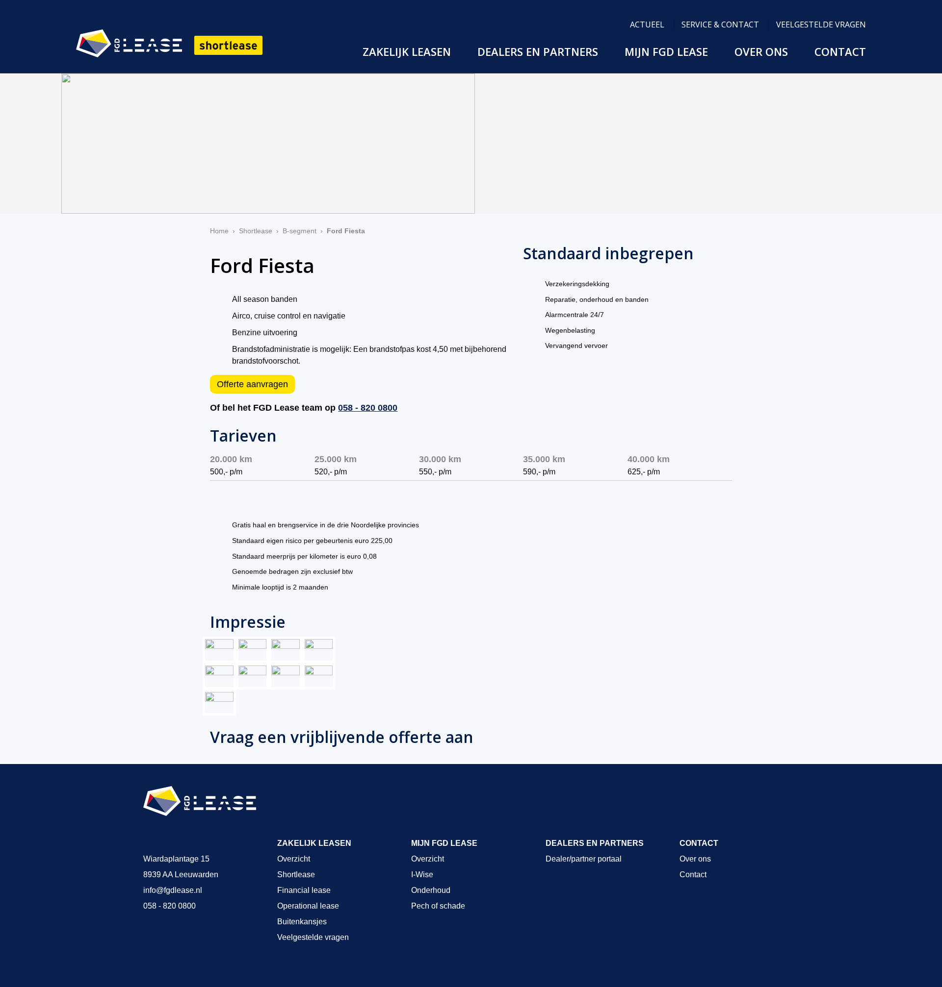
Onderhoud (430, 890)
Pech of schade (438, 906)
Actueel (647, 24)
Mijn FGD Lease (666, 51)
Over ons (761, 51)
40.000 (649, 459)
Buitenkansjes (302, 921)
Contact (840, 51)
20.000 (231, 459)
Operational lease (308, 906)
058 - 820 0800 (367, 408)
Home (219, 231)
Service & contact (720, 24)
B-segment (299, 231)
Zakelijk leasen (407, 51)
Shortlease (255, 231)
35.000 (544, 459)
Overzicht (293, 859)
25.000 (335, 459)
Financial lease (304, 890)
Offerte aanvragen (252, 384)
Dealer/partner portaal (584, 859)
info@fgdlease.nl (172, 890)
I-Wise (422, 874)
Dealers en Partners (537, 51)
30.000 (440, 459)
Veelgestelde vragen (821, 24)
